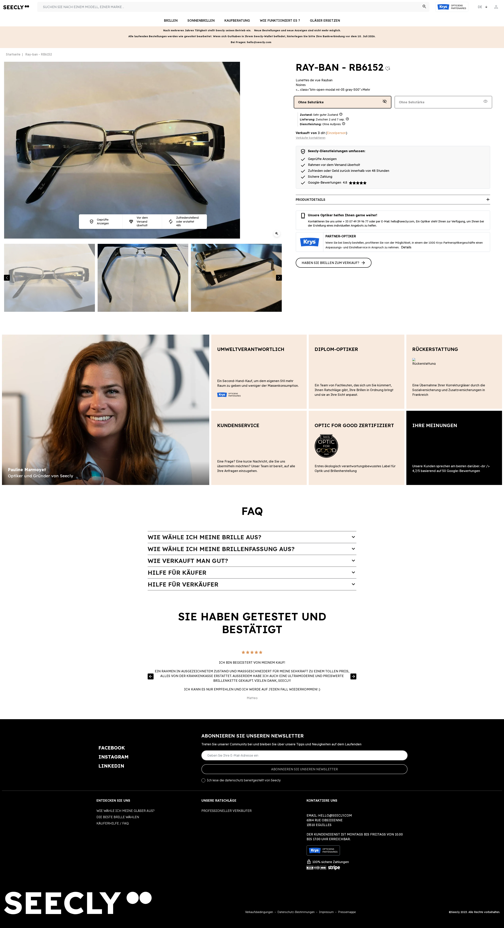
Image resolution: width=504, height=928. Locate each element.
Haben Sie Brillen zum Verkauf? (334, 263)
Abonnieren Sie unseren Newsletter (304, 769)
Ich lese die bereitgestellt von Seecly (244, 780)
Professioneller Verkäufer (226, 811)
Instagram (113, 757)
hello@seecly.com (402, 221)
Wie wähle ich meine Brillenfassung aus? (252, 549)
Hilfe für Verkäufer (252, 584)
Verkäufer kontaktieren (310, 138)
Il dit (321, 133)
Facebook (111, 748)
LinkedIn (111, 766)
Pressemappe (347, 912)
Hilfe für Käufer (252, 572)
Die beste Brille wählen (117, 817)
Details (406, 247)
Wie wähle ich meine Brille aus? (252, 537)
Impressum (326, 912)
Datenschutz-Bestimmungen (296, 912)
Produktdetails (393, 199)
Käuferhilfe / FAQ (112, 823)
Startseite (13, 54)
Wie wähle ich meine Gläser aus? (125, 811)
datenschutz (234, 780)
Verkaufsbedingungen (259, 912)
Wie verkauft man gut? (252, 560)
